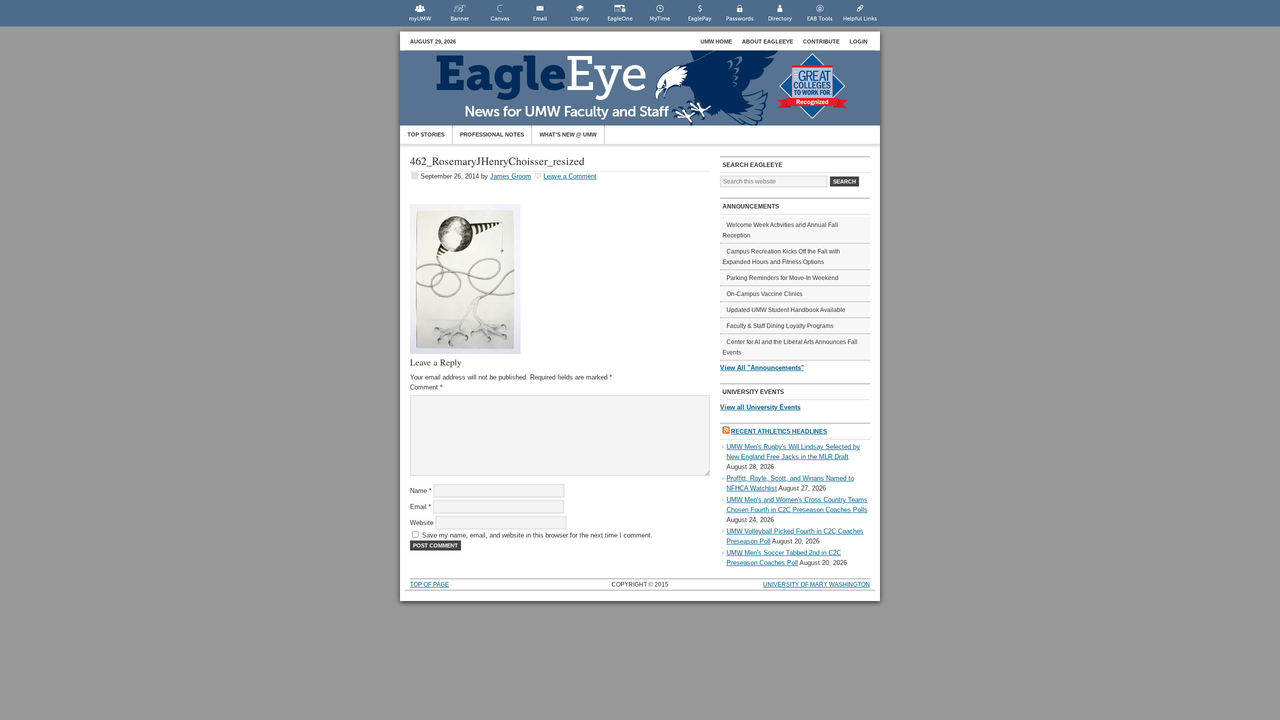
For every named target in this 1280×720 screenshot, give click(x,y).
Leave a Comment (570, 176)
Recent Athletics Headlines (779, 431)
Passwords (740, 19)
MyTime (660, 19)
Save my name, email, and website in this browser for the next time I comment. (537, 535)
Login (859, 41)
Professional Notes (492, 135)
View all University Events (760, 407)
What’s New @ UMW (568, 135)
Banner (459, 19)
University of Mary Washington (816, 584)
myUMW (420, 19)
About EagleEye (767, 41)
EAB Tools (819, 19)
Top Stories (426, 135)
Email (540, 19)
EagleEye (650, 93)
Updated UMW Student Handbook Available (786, 310)
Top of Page (429, 584)
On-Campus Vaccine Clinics (764, 294)
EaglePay (700, 19)
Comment (426, 387)
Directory (780, 19)
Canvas (500, 19)
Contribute (821, 41)
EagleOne (620, 19)
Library (580, 19)
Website (422, 522)
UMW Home (716, 41)
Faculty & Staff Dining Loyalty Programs (780, 326)
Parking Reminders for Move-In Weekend (782, 278)
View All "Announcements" (762, 368)
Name (421, 490)
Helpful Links (860, 19)
